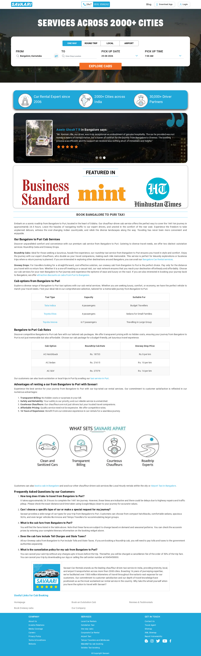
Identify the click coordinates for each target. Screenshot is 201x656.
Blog (148, 4)
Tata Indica (50, 305)
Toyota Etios (50, 314)
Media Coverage (36, 629)
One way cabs (87, 629)
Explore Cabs (100, 66)
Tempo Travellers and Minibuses (95, 640)
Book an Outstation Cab (84, 602)
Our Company (79, 608)
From (20, 51)
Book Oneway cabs (23, 608)
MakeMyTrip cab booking (92, 644)
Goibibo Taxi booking (90, 648)
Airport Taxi (86, 636)
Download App (166, 4)
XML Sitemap (151, 633)
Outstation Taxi (88, 625)
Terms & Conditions (37, 640)
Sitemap (148, 629)
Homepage (19, 602)
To (63, 51)
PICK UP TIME (154, 51)
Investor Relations (36, 625)
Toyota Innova (50, 322)
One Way (72, 43)
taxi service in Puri (99, 378)
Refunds (32, 644)
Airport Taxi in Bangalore (163, 486)
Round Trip (91, 43)
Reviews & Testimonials (141, 602)
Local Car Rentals (88, 621)
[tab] (96, 158)
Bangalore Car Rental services (158, 259)
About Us (33, 621)
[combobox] (164, 56)
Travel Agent (150, 625)
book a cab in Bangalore (47, 486)
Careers (32, 633)
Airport (129, 43)
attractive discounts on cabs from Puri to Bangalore (63, 275)
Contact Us (150, 621)
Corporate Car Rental (90, 633)
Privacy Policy (35, 636)
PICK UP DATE (110, 51)
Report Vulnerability (153, 636)
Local (110, 43)
